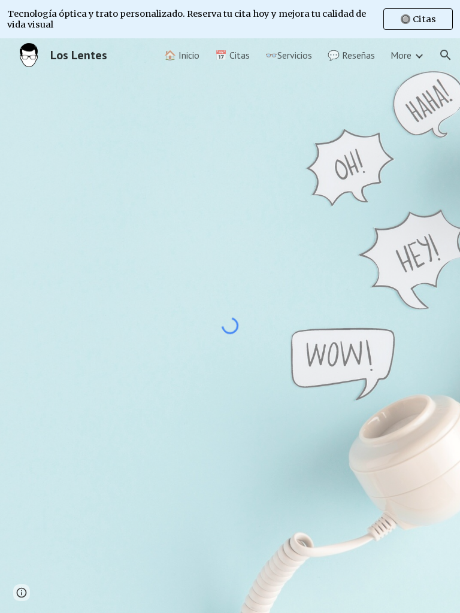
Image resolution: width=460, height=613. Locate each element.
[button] (445, 55)
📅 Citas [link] (232, 55)
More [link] (401, 55)
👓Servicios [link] (288, 55)
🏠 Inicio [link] (181, 55)
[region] (230, 19)
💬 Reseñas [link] (351, 55)
